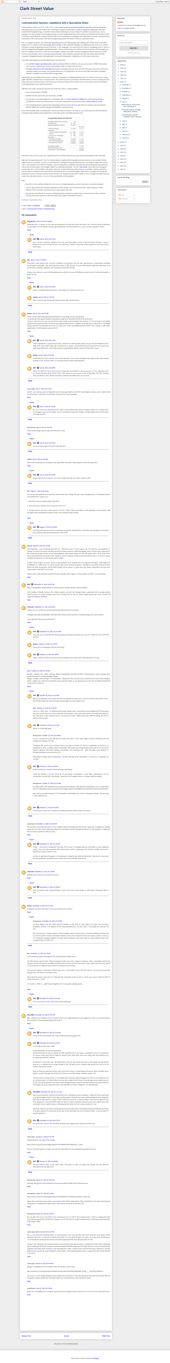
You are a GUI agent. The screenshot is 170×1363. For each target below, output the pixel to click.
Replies (32, 235)
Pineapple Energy (49, 209)
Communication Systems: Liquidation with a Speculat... (132, 116)
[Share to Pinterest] (55, 205)
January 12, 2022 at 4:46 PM (49, 1161)
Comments (124, 199)
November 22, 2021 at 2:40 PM (45, 872)
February (125, 135)
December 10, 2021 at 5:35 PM (52, 921)
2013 (122, 166)
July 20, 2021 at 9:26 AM (47, 475)
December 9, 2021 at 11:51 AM (43, 906)
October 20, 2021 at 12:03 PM (49, 695)
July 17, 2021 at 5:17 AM (43, 389)
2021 (122, 82)
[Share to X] (50, 205)
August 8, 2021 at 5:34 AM (41, 546)
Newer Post (26, 1336)
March (124, 131)
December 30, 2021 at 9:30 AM (50, 1043)
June (123, 121)
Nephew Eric (31, 221)
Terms (132, 53)
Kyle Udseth (83, 167)
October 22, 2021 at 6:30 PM (49, 766)
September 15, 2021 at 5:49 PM (45, 607)
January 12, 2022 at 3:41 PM (45, 1137)
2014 (122, 162)
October (125, 92)
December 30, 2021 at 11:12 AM (51, 1092)
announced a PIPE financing (42, 69)
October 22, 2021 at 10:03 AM (47, 708)
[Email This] (46, 205)
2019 (122, 146)
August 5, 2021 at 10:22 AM (39, 491)
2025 (122, 68)
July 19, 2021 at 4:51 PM (47, 443)
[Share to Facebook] (52, 205)
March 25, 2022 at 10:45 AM (45, 1180)
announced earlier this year (80, 27)
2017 (122, 152)
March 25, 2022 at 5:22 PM (45, 1193)
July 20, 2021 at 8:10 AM (40, 459)
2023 (122, 75)
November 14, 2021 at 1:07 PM (50, 844)
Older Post (106, 1336)
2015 (122, 159)
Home (66, 1336)
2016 (122, 156)
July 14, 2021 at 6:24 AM (44, 221)
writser (35, 297)
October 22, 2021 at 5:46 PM (51, 735)
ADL (28, 260)
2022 (122, 78)
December (125, 85)
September (126, 95)
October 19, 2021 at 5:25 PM (48, 644)
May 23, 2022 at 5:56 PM (44, 1288)
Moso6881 (30, 1015)
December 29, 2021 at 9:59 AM (45, 1015)
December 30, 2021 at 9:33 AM (50, 998)
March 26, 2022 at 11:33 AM (45, 1232)
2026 (122, 65)
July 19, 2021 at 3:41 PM (44, 427)
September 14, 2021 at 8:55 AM (44, 584)
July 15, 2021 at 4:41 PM (47, 287)
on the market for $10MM (75, 99)
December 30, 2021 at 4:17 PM (50, 1120)
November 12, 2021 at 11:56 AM (46, 824)
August (124, 98)
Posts (122, 195)
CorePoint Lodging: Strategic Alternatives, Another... (131, 111)
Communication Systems (35, 209)
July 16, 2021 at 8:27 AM (47, 340)
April (123, 128)
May (123, 124)
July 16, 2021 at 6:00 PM (47, 368)
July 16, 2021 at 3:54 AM (46, 297)
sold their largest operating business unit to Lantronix (46, 64)
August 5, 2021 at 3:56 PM (48, 527)
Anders (29, 313)
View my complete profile (126, 28)
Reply (29, 230)
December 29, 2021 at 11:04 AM (50, 1033)
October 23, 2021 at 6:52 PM (49, 807)
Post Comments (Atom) (70, 1344)
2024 (122, 72)
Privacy (138, 53)
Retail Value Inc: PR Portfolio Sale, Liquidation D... (131, 106)
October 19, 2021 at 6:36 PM (49, 654)
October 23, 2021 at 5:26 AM (51, 783)
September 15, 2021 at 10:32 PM (50, 632)
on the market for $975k (94, 101)
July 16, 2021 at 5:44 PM (46, 355)
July (123, 102)
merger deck (50, 45)
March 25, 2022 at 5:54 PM (45, 1214)
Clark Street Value (37, 8)
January (124, 138)
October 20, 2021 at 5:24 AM (40, 671)
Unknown (30, 607)
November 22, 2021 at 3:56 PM (50, 887)
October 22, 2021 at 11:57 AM (49, 725)
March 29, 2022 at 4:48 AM (44, 1263)
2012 (122, 169)
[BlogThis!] (48, 205)
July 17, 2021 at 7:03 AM (47, 407)
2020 (122, 142)
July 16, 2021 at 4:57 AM (40, 313)
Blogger (96, 1358)
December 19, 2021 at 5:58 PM (41, 953)
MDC (34, 239)
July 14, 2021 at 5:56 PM (38, 260)
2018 (122, 149)
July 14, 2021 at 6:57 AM (47, 239)
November (125, 88)
